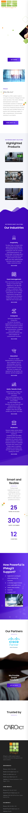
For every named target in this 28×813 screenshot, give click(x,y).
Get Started (14, 59)
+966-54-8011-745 (11, 806)
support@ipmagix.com (11, 777)
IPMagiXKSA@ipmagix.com (12, 809)
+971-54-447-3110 (11, 790)
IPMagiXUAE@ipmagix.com (12, 793)
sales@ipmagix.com (11, 774)
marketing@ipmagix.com (12, 771)
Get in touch (14, 685)
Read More (14, 265)
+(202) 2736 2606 (11, 769)
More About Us (10, 122)
